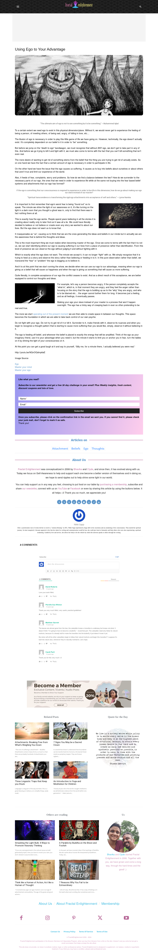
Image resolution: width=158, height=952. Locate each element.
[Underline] (53, 571)
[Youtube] (126, 918)
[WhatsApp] (74, 502)
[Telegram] (84, 502)
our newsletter (29, 488)
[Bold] (47, 571)
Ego (17, 363)
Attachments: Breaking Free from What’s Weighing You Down (31, 743)
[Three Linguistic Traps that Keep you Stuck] (32, 770)
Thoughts (98, 448)
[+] (78, 571)
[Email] (89, 502)
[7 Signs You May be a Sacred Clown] (70, 731)
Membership (110, 903)
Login (117, 557)
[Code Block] (69, 571)
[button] (140, 6)
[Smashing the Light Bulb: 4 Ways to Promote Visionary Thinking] (35, 830)
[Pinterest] (69, 502)
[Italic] (50, 571)
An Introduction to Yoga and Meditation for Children (67, 782)
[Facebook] (59, 502)
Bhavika (78, 469)
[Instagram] (47, 918)
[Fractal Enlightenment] (79, 4)
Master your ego (23, 370)
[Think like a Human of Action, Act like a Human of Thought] (35, 870)
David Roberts (51, 587)
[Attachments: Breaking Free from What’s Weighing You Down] (32, 731)
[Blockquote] (65, 571)
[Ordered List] (59, 571)
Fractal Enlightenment (29, 469)
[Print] (99, 502)
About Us (45, 903)
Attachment (60, 448)
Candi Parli (50, 652)
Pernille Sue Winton (54, 604)
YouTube (62, 488)
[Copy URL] (94, 502)
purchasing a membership (113, 484)
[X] (64, 502)
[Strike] (56, 571)
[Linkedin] (79, 502)
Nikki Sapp (79, 524)
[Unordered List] (62, 571)
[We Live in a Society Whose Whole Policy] (118, 747)
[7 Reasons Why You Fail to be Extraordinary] (79, 870)
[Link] (72, 571)
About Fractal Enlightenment (76, 903)
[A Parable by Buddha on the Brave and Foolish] (79, 830)
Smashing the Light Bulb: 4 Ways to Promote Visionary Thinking (32, 844)
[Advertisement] (79, 29)
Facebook (75, 488)
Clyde (90, 469)
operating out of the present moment (50, 313)
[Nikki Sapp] (79, 515)
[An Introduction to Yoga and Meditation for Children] (70, 770)
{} (75, 571)
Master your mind (23, 366)
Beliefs (75, 448)
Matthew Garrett (52, 622)
